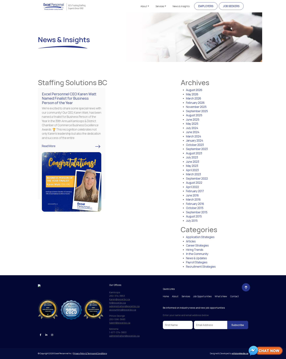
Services (160, 6)
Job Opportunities (202, 296)
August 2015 (194, 216)
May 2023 (192, 166)
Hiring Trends (194, 250)
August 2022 (194, 183)
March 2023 (193, 174)
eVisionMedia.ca (240, 353)
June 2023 (192, 162)
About (144, 6)
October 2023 (195, 145)
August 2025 (194, 115)
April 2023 (192, 170)
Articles (191, 241)
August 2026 (194, 90)
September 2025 (197, 111)
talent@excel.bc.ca (119, 322)
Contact (234, 296)
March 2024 (193, 136)
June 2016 (192, 195)
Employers (205, 6)
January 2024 (194, 140)
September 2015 (196, 212)
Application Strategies (200, 237)
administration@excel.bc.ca (124, 306)
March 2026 (193, 98)
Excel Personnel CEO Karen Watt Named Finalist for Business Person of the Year (69, 98)
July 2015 (192, 221)
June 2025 (192, 119)
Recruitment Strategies (201, 266)
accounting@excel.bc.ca (122, 309)
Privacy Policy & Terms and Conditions (90, 353)
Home (166, 296)
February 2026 (195, 103)
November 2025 (196, 107)
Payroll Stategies (196, 262)
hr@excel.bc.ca (117, 302)
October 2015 (194, 208)
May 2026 (192, 94)
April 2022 (192, 187)
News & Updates (196, 258)
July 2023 (192, 157)
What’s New (221, 296)
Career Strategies (197, 245)
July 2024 (192, 128)
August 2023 (194, 153)
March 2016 (193, 199)
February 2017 (195, 191)
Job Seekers (231, 6)
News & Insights (181, 6)
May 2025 (192, 124)
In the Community (197, 254)
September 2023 (197, 149)
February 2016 (195, 204)
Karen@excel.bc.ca (119, 299)
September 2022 (197, 178)
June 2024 (192, 132)
